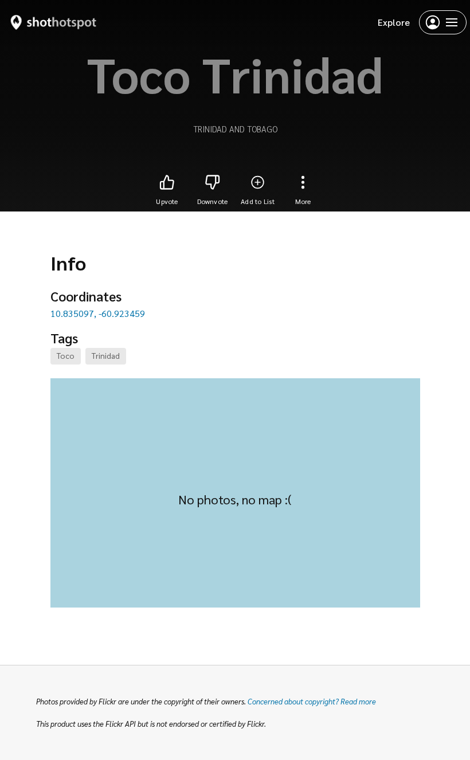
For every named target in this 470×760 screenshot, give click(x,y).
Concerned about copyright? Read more (312, 701)
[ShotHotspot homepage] (53, 22)
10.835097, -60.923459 (97, 313)
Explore (394, 22)
